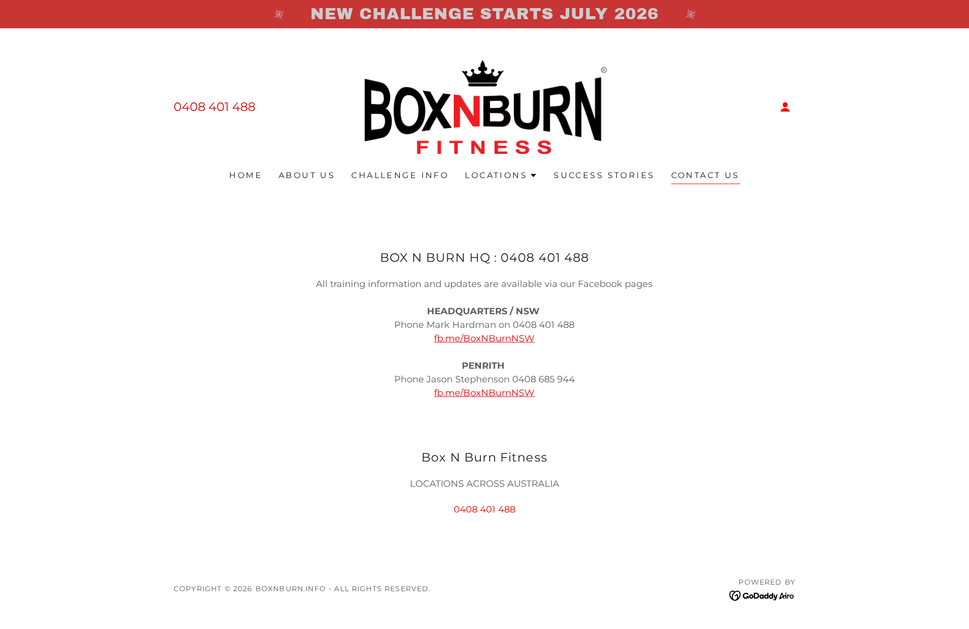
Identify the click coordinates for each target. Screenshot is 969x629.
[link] (484, 106)
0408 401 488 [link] (214, 106)
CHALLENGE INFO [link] (400, 175)
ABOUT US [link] (307, 175)
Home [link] (245, 175)
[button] (785, 107)
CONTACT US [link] (705, 175)
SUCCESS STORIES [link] (604, 175)
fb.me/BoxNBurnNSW (484, 338)
